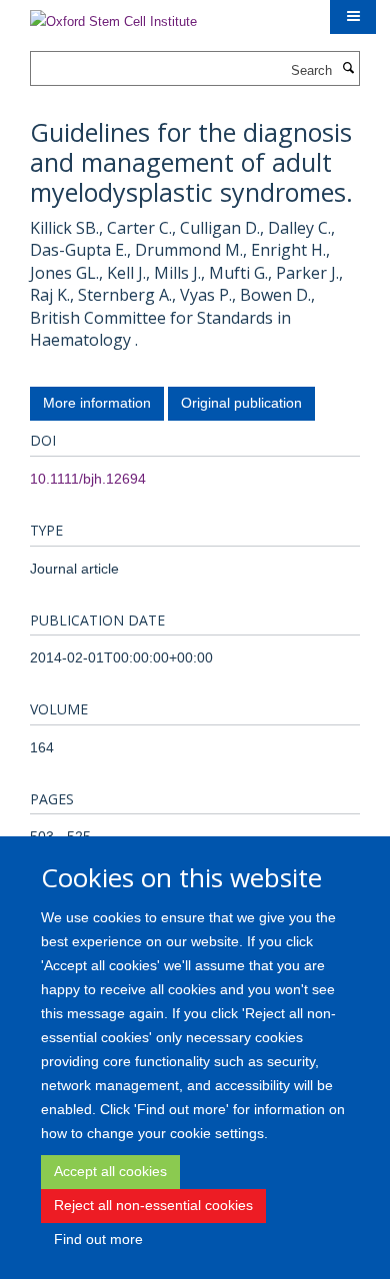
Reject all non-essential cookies (153, 1205)
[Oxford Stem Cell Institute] (113, 15)
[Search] (348, 69)
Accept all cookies (110, 1171)
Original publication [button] (241, 403)
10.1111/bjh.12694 (88, 479)
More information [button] (97, 403)
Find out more (98, 1239)
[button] (353, 17)
